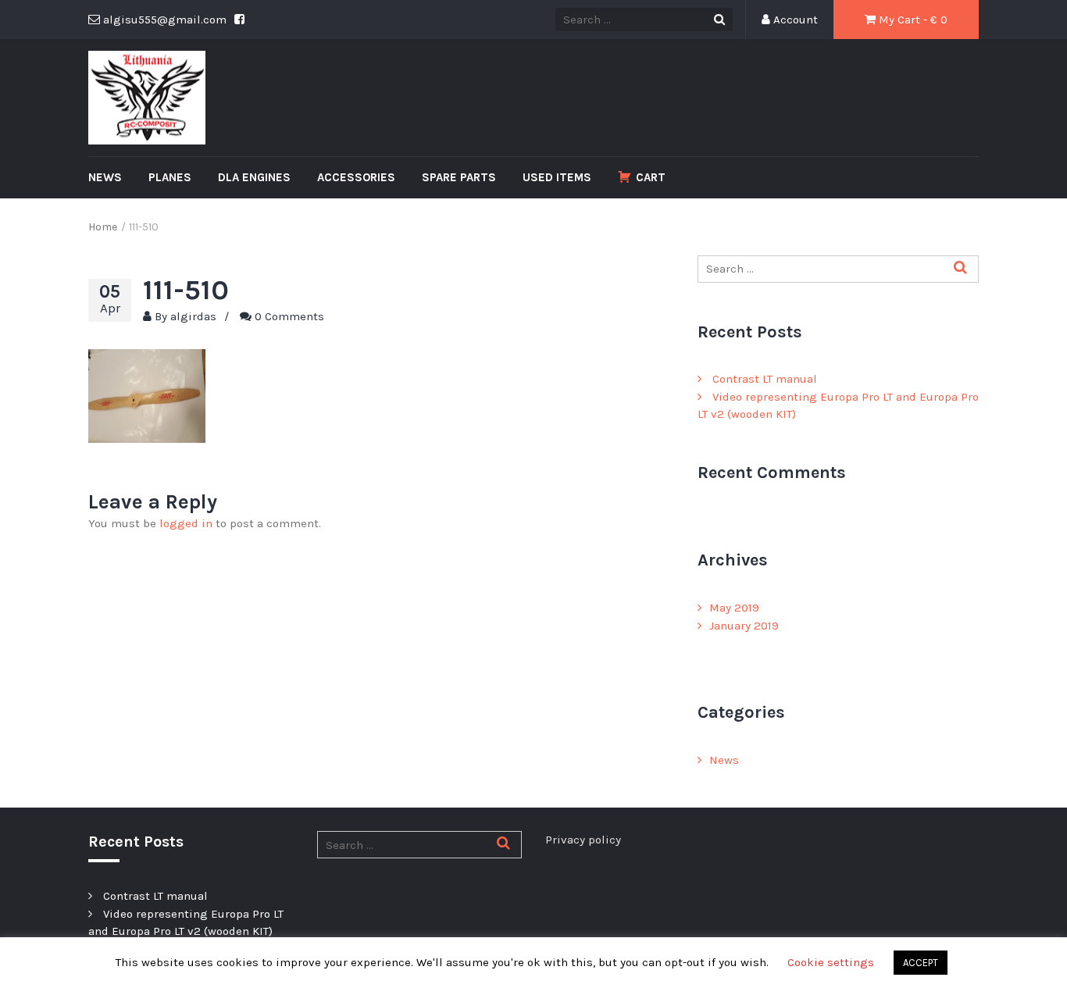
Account (794, 19)
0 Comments (289, 316)
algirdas (193, 316)
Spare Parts (459, 177)
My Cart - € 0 (911, 19)
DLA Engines (254, 177)
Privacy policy (583, 840)
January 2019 (744, 626)
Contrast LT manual (764, 379)
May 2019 (734, 608)
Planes (169, 177)
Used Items (557, 177)
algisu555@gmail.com (163, 19)
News (105, 177)
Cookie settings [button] (830, 962)
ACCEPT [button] (920, 962)
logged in (185, 523)
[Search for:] (838, 269)
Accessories (356, 177)
